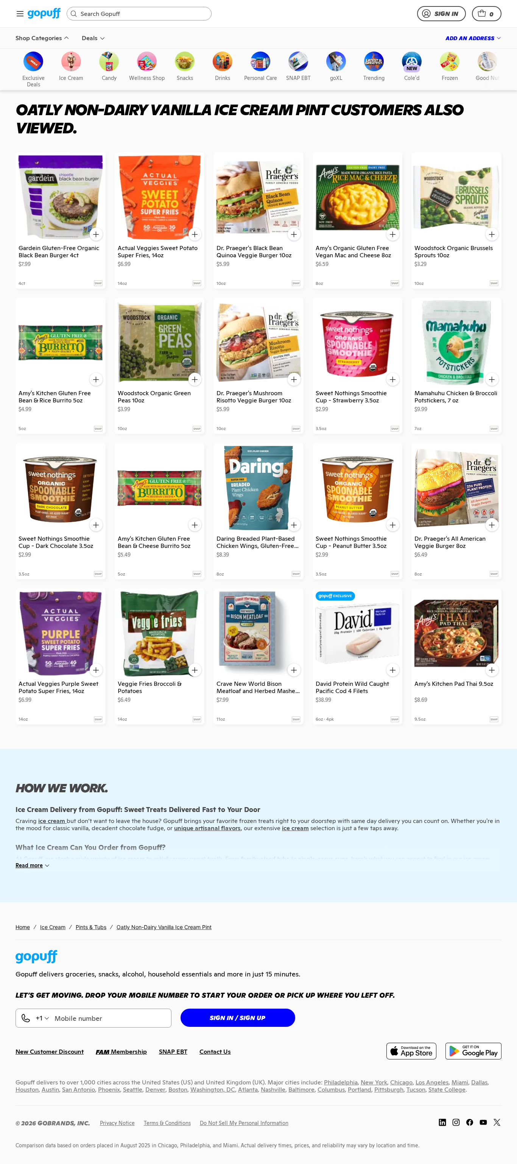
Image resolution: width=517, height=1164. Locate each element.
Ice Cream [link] (52, 927)
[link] (44, 14)
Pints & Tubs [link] (91, 927)
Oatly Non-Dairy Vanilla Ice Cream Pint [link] (164, 927)
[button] (486, 13)
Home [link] (23, 927)
